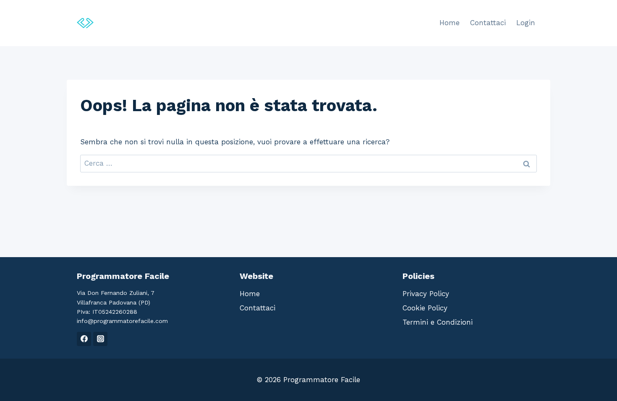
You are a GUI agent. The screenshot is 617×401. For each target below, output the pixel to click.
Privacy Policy (426, 293)
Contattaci (488, 22)
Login (525, 22)
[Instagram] (100, 339)
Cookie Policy (425, 308)
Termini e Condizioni (438, 322)
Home (449, 22)
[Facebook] (84, 339)
